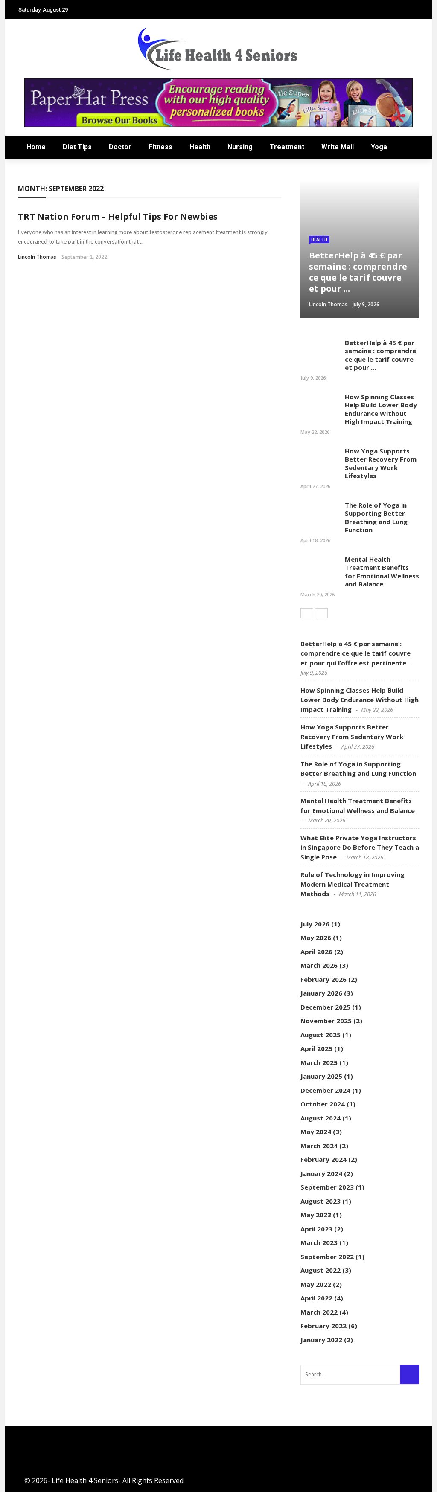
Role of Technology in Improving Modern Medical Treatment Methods (352, 884)
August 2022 (320, 1270)
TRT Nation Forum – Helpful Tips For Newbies (118, 216)
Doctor (120, 147)
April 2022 (316, 1298)
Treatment (287, 147)
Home (36, 147)
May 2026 (315, 937)
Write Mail (337, 147)
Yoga (379, 147)
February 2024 (323, 1159)
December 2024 (325, 1090)
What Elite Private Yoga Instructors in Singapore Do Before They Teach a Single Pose (359, 847)
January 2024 (321, 1173)
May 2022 (315, 1284)
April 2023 (316, 1229)
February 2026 (323, 979)
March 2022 (319, 1312)
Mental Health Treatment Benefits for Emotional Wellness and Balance (382, 572)
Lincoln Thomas (37, 257)
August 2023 (320, 1201)
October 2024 (322, 1104)
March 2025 (319, 1062)
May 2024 (315, 1131)
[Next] (321, 613)
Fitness (160, 147)
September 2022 (327, 1256)
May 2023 (315, 1214)
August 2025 (320, 1034)
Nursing (240, 147)
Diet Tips (77, 147)
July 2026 (314, 924)
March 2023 (319, 1242)
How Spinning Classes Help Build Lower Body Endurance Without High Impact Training (381, 409)
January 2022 (321, 1339)
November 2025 (326, 1020)
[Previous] (306, 613)
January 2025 (321, 1076)
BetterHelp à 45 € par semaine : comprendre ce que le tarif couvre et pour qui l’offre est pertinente (355, 653)
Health (199, 147)
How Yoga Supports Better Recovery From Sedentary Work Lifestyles (381, 463)
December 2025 (325, 1007)
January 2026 (321, 993)
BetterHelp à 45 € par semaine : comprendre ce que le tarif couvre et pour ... (380, 355)
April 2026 (316, 951)
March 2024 (319, 1145)
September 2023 (327, 1187)
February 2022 (323, 1325)
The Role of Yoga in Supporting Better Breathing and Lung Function (376, 517)
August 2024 (320, 1118)
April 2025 (316, 1048)
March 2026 (319, 965)
